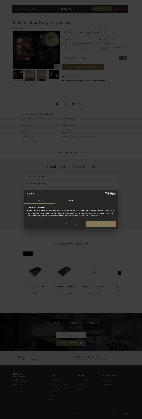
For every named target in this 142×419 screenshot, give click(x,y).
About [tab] (102, 200)
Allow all (101, 224)
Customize (69, 224)
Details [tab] (71, 200)
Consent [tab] (40, 200)
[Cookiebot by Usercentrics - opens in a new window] (106, 193)
